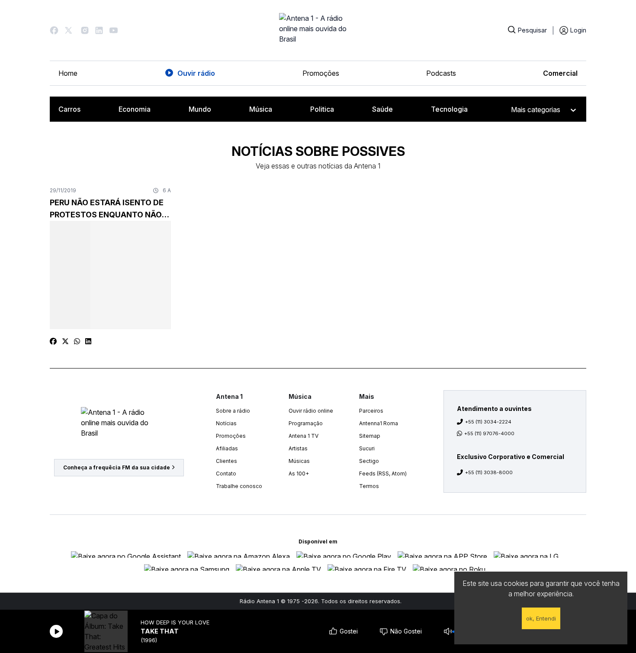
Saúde (382, 109)
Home (67, 73)
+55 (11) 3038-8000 (489, 472)
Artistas (298, 448)
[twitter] (65, 341)
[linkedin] (88, 341)
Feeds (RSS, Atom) (383, 473)
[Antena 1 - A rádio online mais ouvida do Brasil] (318, 30)
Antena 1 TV (303, 436)
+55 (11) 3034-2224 (488, 422)
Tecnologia (449, 109)
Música (260, 109)
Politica (322, 109)
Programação (306, 423)
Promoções (320, 73)
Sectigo (369, 461)
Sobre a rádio (233, 410)
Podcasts (441, 73)
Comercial (560, 73)
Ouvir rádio (196, 73)
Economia (135, 109)
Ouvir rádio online (311, 410)
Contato (226, 473)
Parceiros (371, 410)
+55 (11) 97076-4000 (489, 433)
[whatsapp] (77, 341)
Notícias (226, 423)
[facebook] (53, 341)
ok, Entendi (541, 618)
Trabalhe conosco (239, 486)
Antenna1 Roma (378, 423)
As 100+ (299, 473)
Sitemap (369, 436)
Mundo (200, 109)
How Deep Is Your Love (175, 622)
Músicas (299, 461)
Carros (69, 109)
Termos (369, 486)
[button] (54, 30)
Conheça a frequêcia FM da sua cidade (116, 467)
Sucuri (367, 448)
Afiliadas (227, 448)
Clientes (226, 461)
